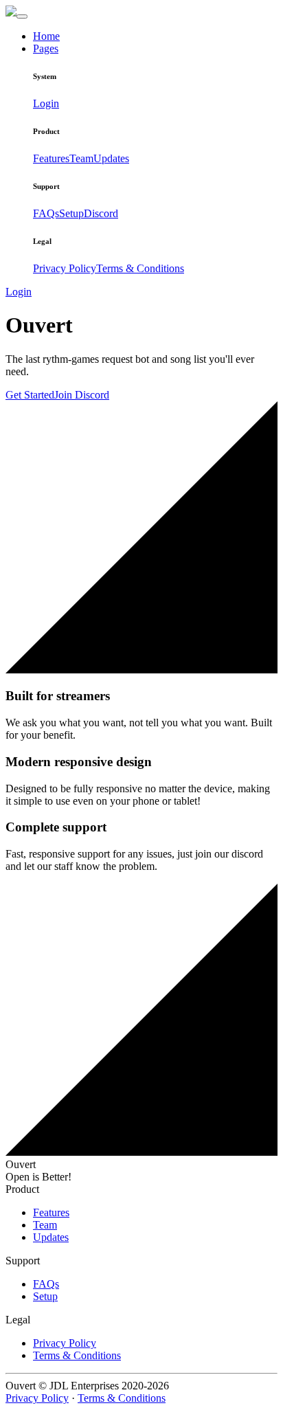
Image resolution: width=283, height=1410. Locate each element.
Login (46, 103)
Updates (111, 158)
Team (81, 158)
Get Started (29, 395)
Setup (71, 213)
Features (51, 158)
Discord (101, 213)
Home (46, 36)
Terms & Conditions (140, 268)
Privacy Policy (64, 268)
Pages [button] (45, 48)
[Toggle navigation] (21, 16)
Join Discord (81, 395)
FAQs (46, 213)
